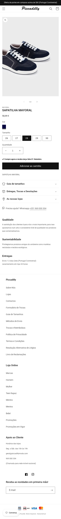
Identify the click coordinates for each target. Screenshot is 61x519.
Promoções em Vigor (15, 427)
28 (26, 138)
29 (37, 138)
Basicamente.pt (41, 514)
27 (16, 138)
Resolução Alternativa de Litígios (21, 348)
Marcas (9, 373)
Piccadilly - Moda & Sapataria (28, 514)
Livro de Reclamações (16, 354)
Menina (9, 406)
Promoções (11, 420)
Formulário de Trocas (15, 307)
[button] (3, 8)
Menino (9, 400)
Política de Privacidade (16, 334)
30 (47, 138)
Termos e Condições (15, 341)
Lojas (8, 294)
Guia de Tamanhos (14, 314)
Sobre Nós (10, 287)
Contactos (11, 301)
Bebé (8, 413)
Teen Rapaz (11, 393)
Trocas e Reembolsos (15, 328)
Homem (9, 380)
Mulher (9, 386)
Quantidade (7, 145)
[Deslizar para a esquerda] (24, 101)
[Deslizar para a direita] (37, 101)
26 (6, 138)
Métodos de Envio (14, 321)
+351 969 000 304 (38, 208)
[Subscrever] (51, 490)
